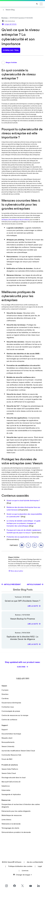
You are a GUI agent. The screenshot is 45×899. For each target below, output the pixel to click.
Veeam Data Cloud (9, 773)
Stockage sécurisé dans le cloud (13, 777)
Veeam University (8, 746)
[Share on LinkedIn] (41, 545)
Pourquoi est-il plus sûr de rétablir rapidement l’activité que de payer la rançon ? (24, 531)
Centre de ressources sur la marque (15, 715)
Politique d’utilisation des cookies (20, 866)
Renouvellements (8, 742)
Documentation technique (11, 733)
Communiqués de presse (11, 711)
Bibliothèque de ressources (12, 815)
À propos (5, 690)
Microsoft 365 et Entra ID (11, 781)
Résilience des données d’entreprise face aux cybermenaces (23, 508)
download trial (11, 50)
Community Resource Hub (11, 754)
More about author (17, 571)
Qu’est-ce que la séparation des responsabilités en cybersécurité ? (24, 515)
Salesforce (6, 786)
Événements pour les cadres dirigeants (16, 811)
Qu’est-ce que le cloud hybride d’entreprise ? (23, 500)
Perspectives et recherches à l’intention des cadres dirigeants (21, 805)
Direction (5, 694)
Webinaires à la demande (11, 823)
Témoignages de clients (10, 828)
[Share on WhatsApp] (34, 545)
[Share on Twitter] (28, 545)
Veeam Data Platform (10, 769)
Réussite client (7, 738)
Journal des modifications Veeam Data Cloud (18, 750)
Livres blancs (6, 819)
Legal (40, 866)
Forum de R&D (7, 759)
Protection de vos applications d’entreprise (23, 536)
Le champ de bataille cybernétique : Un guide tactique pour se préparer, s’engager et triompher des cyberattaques (23, 523)
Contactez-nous (8, 706)
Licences (25, 870)
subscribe (21, 666)
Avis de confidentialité (35, 862)
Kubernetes (6, 790)
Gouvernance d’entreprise (11, 702)
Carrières (5, 698)
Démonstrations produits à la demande (16, 832)
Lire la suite (33, 606)
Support (5, 729)
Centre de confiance (9, 719)
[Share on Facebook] (21, 545)
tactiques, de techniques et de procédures (15, 219)
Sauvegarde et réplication (11, 794)
